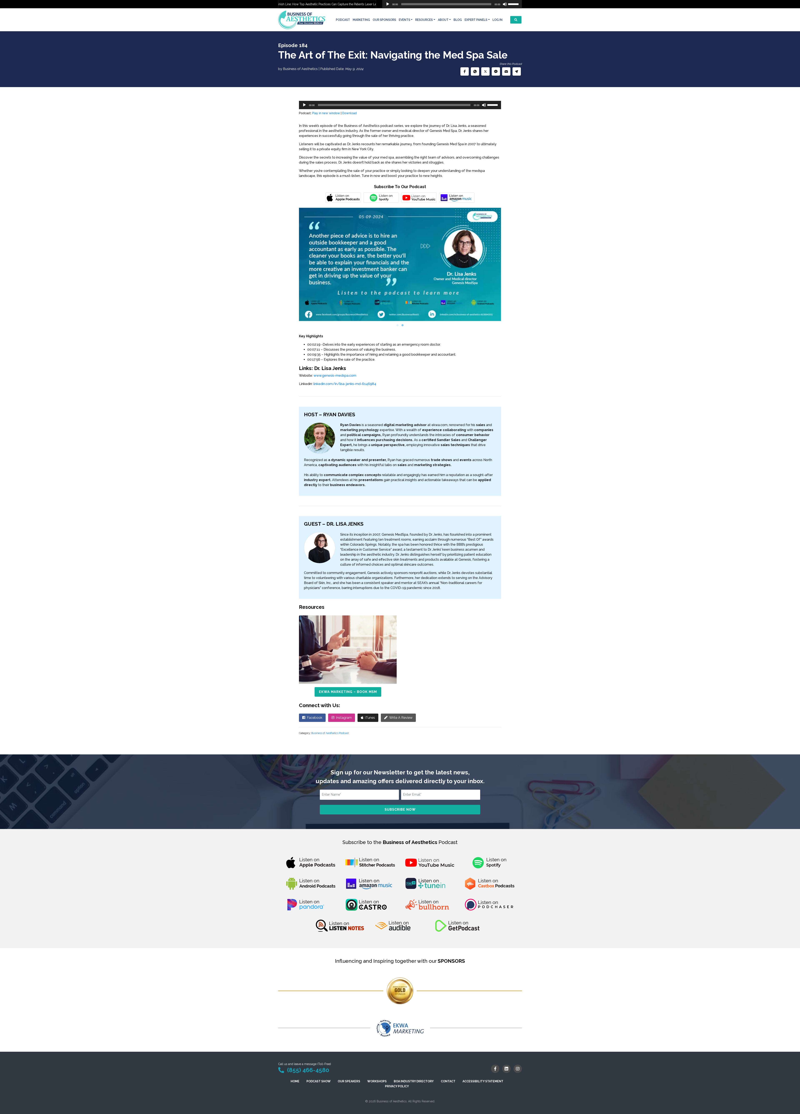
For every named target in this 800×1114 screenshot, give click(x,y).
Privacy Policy (397, 1086)
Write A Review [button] (400, 718)
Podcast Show (318, 1081)
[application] (452, 4)
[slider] (514, 4)
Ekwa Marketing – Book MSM (348, 692)
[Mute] (505, 4)
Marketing (361, 19)
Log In (497, 19)
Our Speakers (349, 1081)
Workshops (377, 1081)
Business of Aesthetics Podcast (330, 733)
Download (349, 113)
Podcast (343, 19)
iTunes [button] (370, 718)
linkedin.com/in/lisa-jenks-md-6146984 (344, 384)
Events (404, 19)
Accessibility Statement (482, 1081)
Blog (458, 19)
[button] (464, 71)
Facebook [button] (314, 718)
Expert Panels (476, 19)
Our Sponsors (384, 19)
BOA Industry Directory (414, 1081)
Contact (448, 1081)
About (443, 19)
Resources (424, 19)
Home (295, 1081)
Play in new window (326, 113)
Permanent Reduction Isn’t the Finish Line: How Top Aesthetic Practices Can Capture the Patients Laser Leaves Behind (290, 4)
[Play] (388, 4)
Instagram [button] (344, 718)
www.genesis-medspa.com (335, 376)
